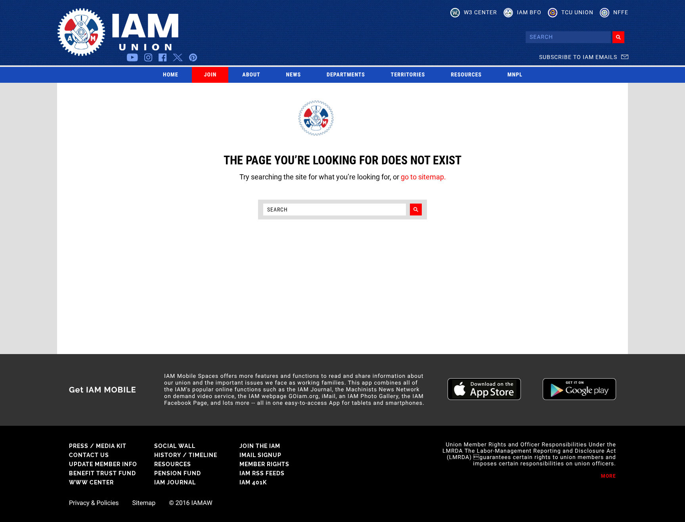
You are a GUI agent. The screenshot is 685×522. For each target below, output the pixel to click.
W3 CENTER (480, 12)
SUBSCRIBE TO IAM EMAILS (578, 57)
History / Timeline (185, 455)
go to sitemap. (423, 177)
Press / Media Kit (97, 446)
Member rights (264, 464)
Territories (408, 75)
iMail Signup (260, 455)
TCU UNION (577, 12)
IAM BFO (529, 12)
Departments (346, 75)
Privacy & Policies (94, 503)
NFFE (620, 12)
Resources (466, 75)
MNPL (514, 75)
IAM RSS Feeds (262, 473)
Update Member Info (103, 464)
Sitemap (143, 503)
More (608, 476)
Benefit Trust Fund (102, 473)
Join (210, 75)
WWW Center (91, 482)
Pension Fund (177, 473)
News (293, 75)
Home (170, 75)
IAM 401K (253, 482)
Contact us (89, 455)
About (251, 75)
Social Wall (174, 446)
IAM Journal (175, 482)
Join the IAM (259, 446)
